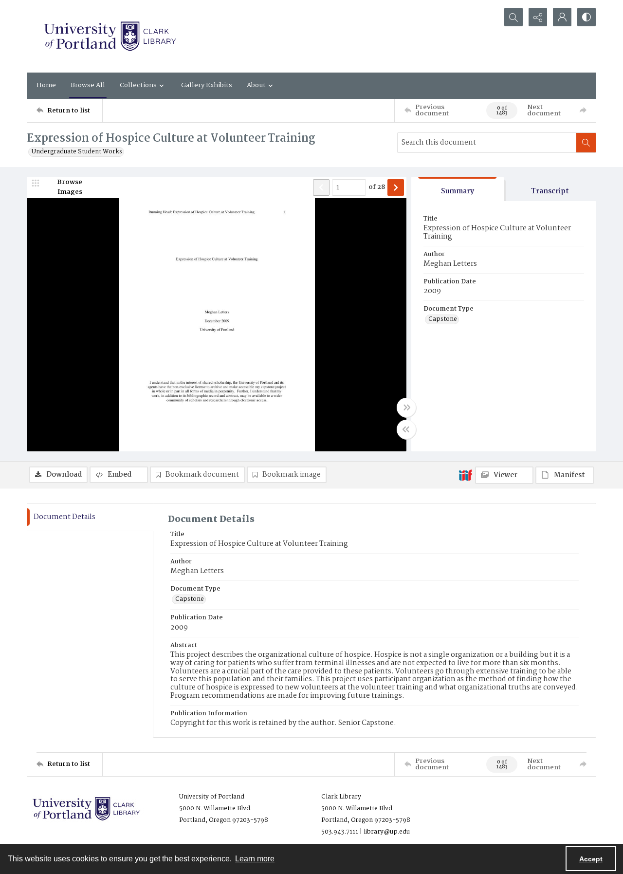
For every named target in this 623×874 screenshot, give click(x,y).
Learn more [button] (255, 859)
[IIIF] (465, 474)
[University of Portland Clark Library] (110, 36)
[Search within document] (586, 142)
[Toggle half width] (406, 429)
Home (46, 85)
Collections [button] (138, 85)
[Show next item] (395, 187)
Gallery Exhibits (206, 85)
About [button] (256, 85)
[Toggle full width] (406, 407)
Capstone (442, 319)
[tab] (457, 189)
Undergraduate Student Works (77, 152)
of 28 (376, 187)
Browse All (88, 85)
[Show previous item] (321, 187)
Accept (591, 859)
